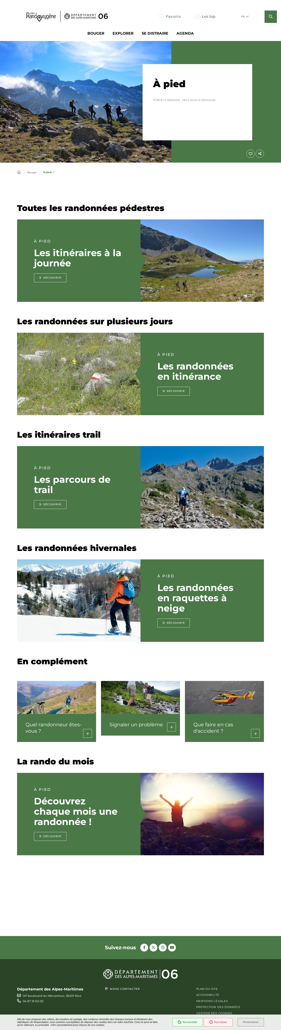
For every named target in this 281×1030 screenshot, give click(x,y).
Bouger (32, 172)
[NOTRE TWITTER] (153, 947)
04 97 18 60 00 (33, 1001)
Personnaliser (251, 1022)
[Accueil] (19, 172)
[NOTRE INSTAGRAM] (163, 947)
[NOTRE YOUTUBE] (172, 947)
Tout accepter (189, 1022)
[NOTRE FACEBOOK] (144, 947)
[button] (271, 17)
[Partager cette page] (260, 154)
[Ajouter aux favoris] (250, 154)
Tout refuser (220, 1022)
